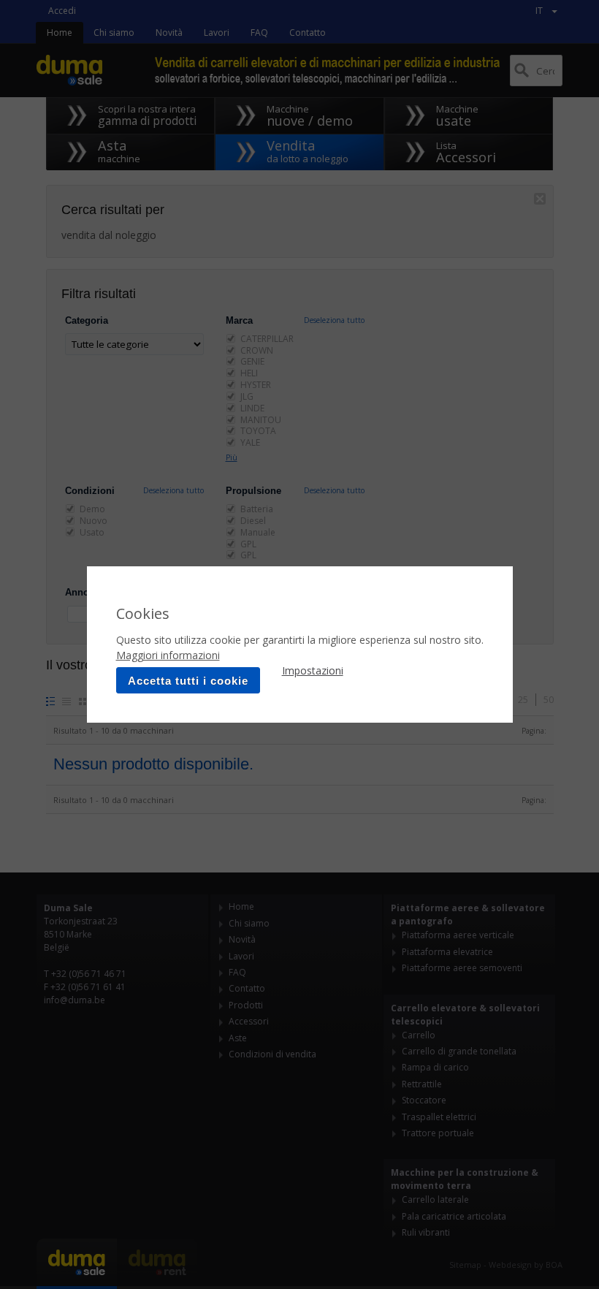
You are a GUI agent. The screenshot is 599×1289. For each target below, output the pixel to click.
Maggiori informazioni (168, 655)
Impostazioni (312, 670)
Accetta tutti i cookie (188, 680)
